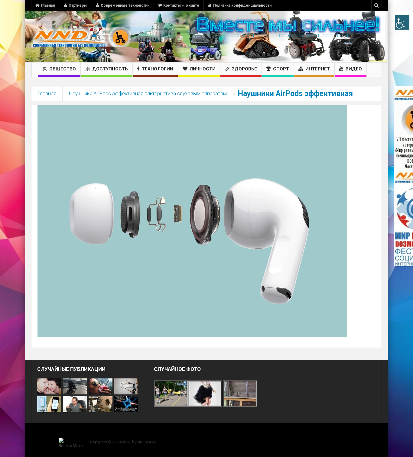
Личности (203, 69)
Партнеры (78, 5)
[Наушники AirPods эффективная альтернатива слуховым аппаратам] (192, 221)
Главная (48, 5)
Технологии (157, 69)
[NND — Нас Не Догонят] (81, 36)
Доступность (110, 69)
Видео (354, 69)
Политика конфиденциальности (242, 5)
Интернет (317, 69)
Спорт (281, 69)
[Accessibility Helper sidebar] (402, 22)
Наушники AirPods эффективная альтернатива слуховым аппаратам (148, 93)
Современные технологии (125, 5)
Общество (62, 69)
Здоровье (244, 69)
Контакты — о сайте (181, 5)
